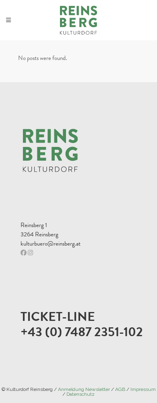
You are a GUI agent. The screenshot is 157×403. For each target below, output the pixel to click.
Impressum (143, 389)
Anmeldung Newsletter (84, 389)
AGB (120, 389)
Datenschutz (80, 394)
